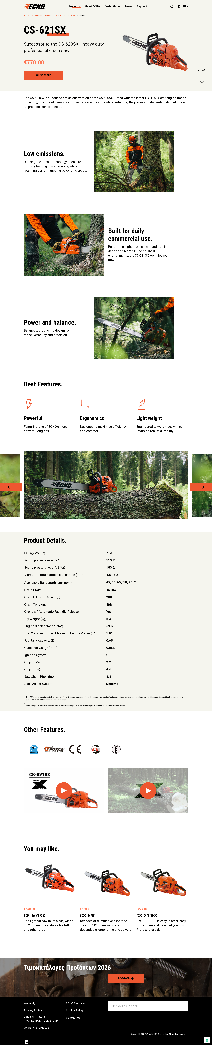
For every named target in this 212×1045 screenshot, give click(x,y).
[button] (11, 487)
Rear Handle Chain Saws (65, 16)
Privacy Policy (33, 1010)
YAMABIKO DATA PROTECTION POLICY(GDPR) (42, 1019)
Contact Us (73, 1017)
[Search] (172, 6)
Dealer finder (112, 6)
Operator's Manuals (36, 1027)
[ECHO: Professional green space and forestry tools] (34, 6)
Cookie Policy (75, 1010)
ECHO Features (76, 1003)
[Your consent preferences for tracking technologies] (207, 1040)
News (128, 6)
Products (38, 16)
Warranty (30, 1003)
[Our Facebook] (179, 6)
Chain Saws (49, 16)
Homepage (28, 16)
